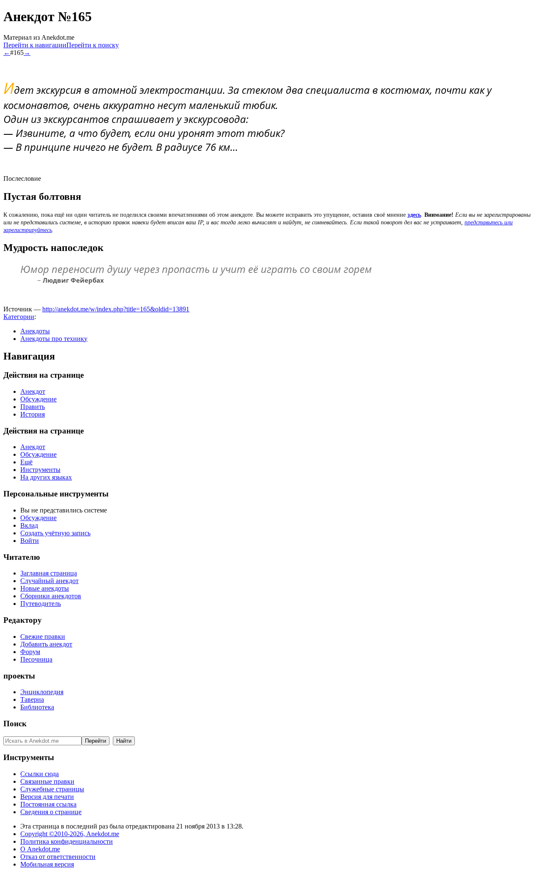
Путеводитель (40, 603)
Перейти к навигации (34, 45)
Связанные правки (47, 781)
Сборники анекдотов (50, 596)
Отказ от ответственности (58, 856)
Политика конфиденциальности (66, 841)
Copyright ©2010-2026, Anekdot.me (69, 833)
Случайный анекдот (49, 580)
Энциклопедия (41, 691)
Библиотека (37, 707)
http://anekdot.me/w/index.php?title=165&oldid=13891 (115, 309)
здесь (414, 215)
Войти (29, 540)
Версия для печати (47, 796)
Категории (18, 316)
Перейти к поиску (92, 45)
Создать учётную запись (55, 533)
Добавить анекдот (46, 644)
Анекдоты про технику (53, 338)
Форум (30, 651)
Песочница (36, 659)
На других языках (46, 477)
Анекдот (32, 391)
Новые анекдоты (44, 588)
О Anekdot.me (40, 849)
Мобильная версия (47, 864)
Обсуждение (38, 399)
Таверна (32, 699)
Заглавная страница (48, 573)
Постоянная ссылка (48, 804)
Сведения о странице (51, 811)
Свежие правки (42, 636)
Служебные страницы (52, 789)
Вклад (29, 525)
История (32, 414)
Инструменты (40, 469)
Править (32, 406)
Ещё (26, 462)
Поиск (15, 723)
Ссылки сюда (39, 773)
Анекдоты (35, 331)
